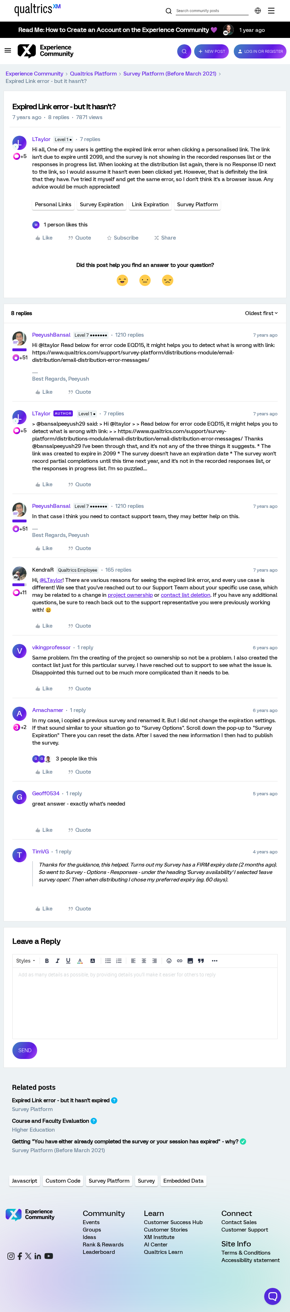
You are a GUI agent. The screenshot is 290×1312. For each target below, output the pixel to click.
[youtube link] (48, 1257)
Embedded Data (183, 1181)
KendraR (43, 570)
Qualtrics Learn (163, 1252)
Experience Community (34, 74)
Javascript (24, 1181)
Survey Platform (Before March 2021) (169, 74)
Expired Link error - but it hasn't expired (61, 1100)
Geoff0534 (45, 793)
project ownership (130, 595)
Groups (92, 1230)
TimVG (40, 851)
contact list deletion (185, 595)
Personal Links (53, 204)
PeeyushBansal (51, 335)
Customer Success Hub (173, 1222)
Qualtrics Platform (93, 74)
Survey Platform (197, 204)
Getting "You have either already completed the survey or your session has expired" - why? (125, 1141)
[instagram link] (10, 1257)
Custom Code (63, 1181)
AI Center (156, 1244)
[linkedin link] (38, 1257)
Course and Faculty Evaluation (50, 1121)
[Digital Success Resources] (271, 10)
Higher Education (33, 1130)
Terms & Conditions (246, 1253)
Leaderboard (99, 1252)
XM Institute (159, 1237)
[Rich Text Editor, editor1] (145, 1003)
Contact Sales (239, 1222)
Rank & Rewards (103, 1244)
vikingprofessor (51, 647)
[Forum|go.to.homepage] (93, 51)
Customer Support (244, 1230)
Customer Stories (166, 1230)
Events (91, 1222)
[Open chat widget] (272, 1296)
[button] (8, 53)
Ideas (89, 1237)
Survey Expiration (101, 204)
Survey (146, 1181)
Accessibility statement (250, 1260)
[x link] (28, 1257)
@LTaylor (51, 580)
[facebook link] (20, 1257)
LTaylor (41, 139)
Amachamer (47, 710)
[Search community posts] (169, 11)
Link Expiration (150, 204)
